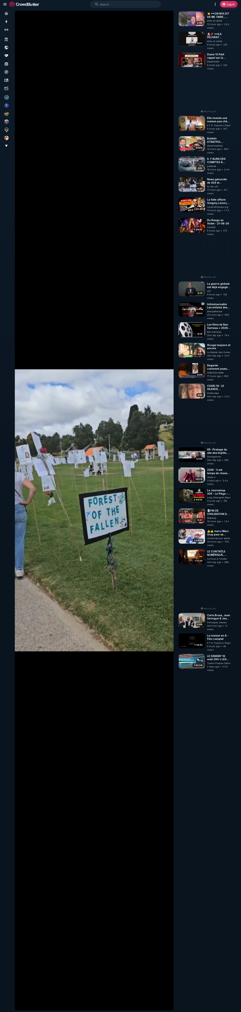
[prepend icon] (97, 4)
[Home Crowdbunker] (24, 4)
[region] (94, 510)
